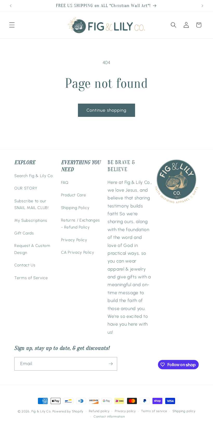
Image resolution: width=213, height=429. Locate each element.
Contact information (109, 416)
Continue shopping (106, 110)
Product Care (73, 194)
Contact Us (25, 265)
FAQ (65, 182)
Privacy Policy (74, 239)
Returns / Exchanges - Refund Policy (80, 224)
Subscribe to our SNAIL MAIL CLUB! (31, 204)
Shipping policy (184, 411)
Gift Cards (24, 233)
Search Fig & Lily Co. (34, 175)
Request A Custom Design (32, 249)
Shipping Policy (75, 207)
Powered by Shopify (67, 411)
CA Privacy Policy (77, 252)
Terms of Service (31, 277)
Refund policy (99, 411)
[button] (12, 25)
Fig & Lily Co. (41, 411)
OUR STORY (25, 188)
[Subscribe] (110, 364)
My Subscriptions (30, 220)
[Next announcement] (202, 5)
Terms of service (154, 411)
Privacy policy (125, 411)
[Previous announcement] (10, 5)
